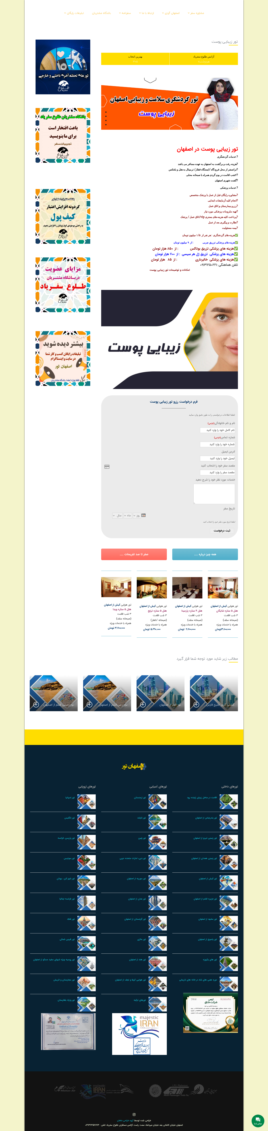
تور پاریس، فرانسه (66, 838)
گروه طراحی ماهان (125, 1120)
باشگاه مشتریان (101, 13)
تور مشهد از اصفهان (207, 919)
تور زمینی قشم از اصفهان (58, 704)
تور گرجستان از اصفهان (135, 919)
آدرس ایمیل (228, 452)
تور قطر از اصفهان (170, 704)
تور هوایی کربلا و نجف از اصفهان (130, 980)
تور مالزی (141, 939)
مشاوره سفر (197, 13)
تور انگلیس (69, 818)
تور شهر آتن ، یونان (66, 878)
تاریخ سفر (229, 508)
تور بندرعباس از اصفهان (206, 818)
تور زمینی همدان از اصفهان (204, 858)
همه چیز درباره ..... (205, 554)
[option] (214, 693)
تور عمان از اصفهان (137, 899)
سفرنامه (126, 13)
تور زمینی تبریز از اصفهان (205, 838)
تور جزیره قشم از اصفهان (205, 899)
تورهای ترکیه (140, 1000)
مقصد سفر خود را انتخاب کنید (218, 466)
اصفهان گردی (172, 13)
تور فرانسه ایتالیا (67, 899)
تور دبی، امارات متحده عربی (133, 858)
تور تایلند (141, 818)
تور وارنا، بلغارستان (66, 1000)
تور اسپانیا (70, 797)
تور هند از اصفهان (137, 959)
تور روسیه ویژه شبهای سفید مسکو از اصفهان (54, 959)
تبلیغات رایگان (75, 13)
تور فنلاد (71, 919)
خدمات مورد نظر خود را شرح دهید (215, 480)
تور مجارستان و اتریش (64, 980)
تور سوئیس (69, 858)
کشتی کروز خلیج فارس (220, 704)
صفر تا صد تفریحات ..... (134, 554)
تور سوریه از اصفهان (136, 878)
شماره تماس (224, 437)
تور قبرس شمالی (67, 939)
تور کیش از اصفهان (208, 878)
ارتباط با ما (148, 13)
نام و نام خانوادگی (221, 423)
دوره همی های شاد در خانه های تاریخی (198, 980)
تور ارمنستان (140, 797)
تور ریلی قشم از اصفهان (113, 704)
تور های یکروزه (210, 959)
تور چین (142, 838)
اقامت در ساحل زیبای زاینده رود (202, 797)
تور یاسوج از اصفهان (207, 939)
